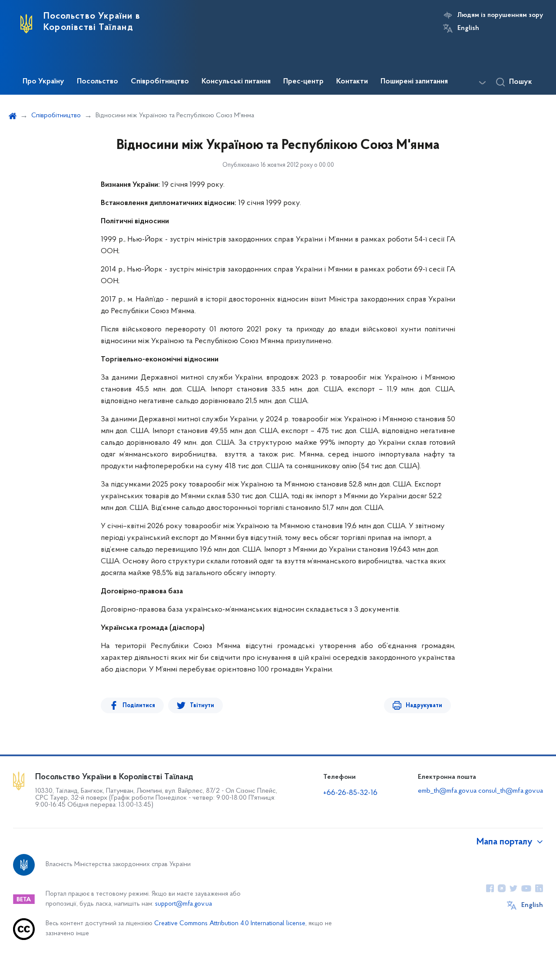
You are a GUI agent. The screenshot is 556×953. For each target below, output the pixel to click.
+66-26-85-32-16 (350, 793)
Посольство (97, 82)
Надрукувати (424, 705)
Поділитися (138, 705)
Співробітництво (160, 82)
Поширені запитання (414, 82)
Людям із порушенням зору (500, 15)
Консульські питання (236, 82)
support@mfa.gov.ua (183, 904)
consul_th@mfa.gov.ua (510, 791)
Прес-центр (303, 82)
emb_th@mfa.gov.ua (447, 791)
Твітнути (202, 705)
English (468, 28)
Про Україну (43, 82)
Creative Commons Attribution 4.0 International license (229, 923)
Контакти (352, 82)
